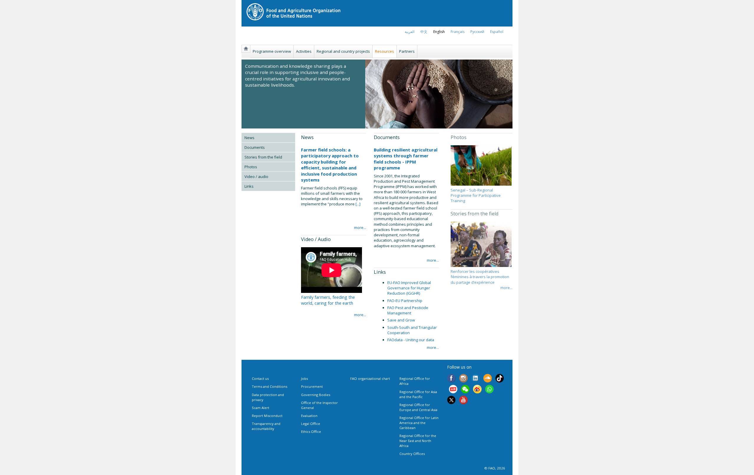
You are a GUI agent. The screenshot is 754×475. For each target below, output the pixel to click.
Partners (407, 51)
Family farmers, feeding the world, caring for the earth (328, 300)
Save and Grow (401, 320)
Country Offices (412, 453)
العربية (409, 31)
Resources (384, 51)
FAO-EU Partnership (404, 300)
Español (496, 31)
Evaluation (309, 415)
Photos (250, 166)
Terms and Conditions (269, 386)
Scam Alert (260, 407)
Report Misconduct (267, 415)
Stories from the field (263, 157)
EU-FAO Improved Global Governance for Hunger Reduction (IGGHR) (409, 288)
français (457, 31)
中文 (423, 31)
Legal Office (310, 423)
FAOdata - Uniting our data (410, 339)
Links (249, 186)
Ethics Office (311, 431)
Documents (254, 147)
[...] (358, 204)
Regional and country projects (343, 51)
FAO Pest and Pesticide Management (407, 310)
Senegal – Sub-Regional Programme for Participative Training (476, 195)
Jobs (304, 378)
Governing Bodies (315, 394)
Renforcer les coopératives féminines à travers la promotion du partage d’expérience (480, 277)
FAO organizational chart (370, 378)
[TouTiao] (453, 389)
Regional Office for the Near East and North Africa (417, 440)
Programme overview (272, 51)
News (249, 137)
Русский (477, 31)
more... (360, 227)
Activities (304, 51)
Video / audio (256, 176)
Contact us (260, 378)
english (439, 31)
